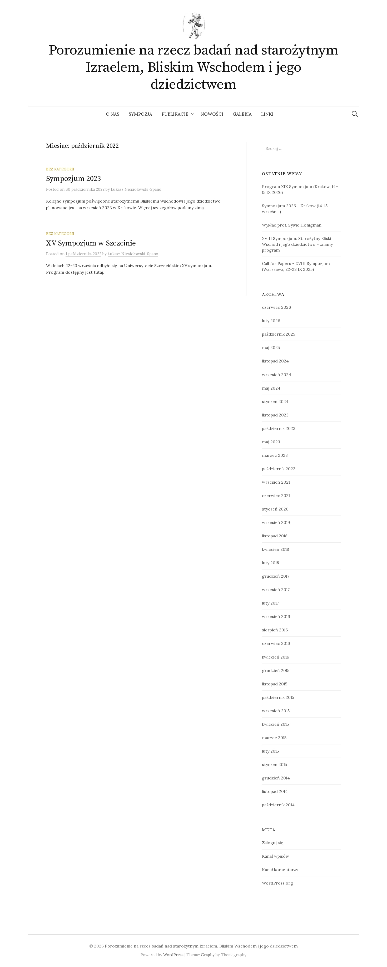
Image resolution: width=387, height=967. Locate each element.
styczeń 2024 (275, 401)
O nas (112, 114)
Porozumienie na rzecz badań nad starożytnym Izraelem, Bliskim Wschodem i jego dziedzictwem (194, 67)
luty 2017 (270, 603)
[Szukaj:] (354, 114)
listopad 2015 (274, 683)
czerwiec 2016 (276, 643)
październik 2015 (278, 697)
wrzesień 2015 (276, 710)
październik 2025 (278, 334)
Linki (267, 114)
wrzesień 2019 (276, 522)
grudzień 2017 (275, 576)
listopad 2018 (274, 535)
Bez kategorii (60, 169)
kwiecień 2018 (275, 549)
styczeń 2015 (274, 764)
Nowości (212, 114)
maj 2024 (271, 388)
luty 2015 (270, 751)
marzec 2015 (274, 737)
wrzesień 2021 (276, 482)
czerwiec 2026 (276, 307)
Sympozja (140, 114)
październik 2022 (278, 468)
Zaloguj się (272, 842)
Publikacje (175, 114)
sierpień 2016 (275, 629)
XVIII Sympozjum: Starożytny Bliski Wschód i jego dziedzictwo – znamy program (297, 244)
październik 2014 (278, 804)
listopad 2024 (275, 361)
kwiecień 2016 (275, 657)
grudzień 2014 (276, 778)
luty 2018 (270, 562)
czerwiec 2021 (276, 495)
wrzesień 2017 (276, 589)
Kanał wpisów (275, 856)
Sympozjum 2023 (73, 178)
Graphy (208, 954)
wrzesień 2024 (276, 374)
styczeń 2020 (275, 509)
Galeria (242, 114)
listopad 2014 (275, 791)
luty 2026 (271, 320)
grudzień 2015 (275, 670)
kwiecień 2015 (275, 724)
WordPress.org (277, 883)
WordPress (173, 954)
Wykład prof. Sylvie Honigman (291, 225)
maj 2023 (271, 441)
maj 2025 (271, 347)
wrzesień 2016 (276, 616)
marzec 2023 (275, 455)
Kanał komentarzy (280, 869)
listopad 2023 (275, 415)
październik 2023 (278, 428)
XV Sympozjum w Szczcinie (91, 243)
